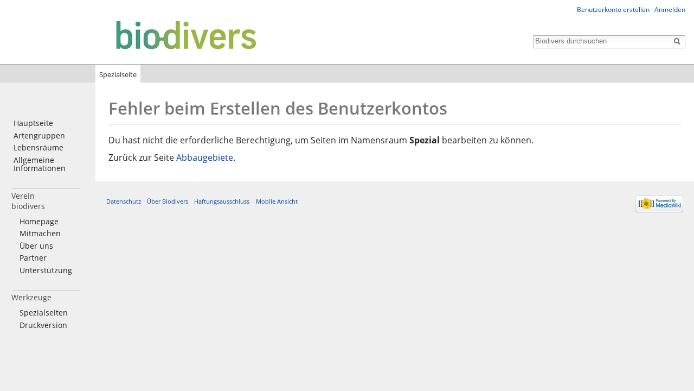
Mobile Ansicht (277, 201)
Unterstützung (46, 270)
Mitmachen (40, 233)
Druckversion (43, 325)
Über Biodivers (167, 201)
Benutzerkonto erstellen (613, 9)
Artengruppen (39, 135)
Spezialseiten (44, 312)
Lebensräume (38, 147)
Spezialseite (118, 74)
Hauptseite (33, 123)
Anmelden (669, 9)
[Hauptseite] (131, 34)
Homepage (39, 221)
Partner (33, 258)
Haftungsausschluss (221, 201)
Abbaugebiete (204, 157)
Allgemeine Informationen (40, 164)
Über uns (36, 246)
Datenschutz (123, 201)
